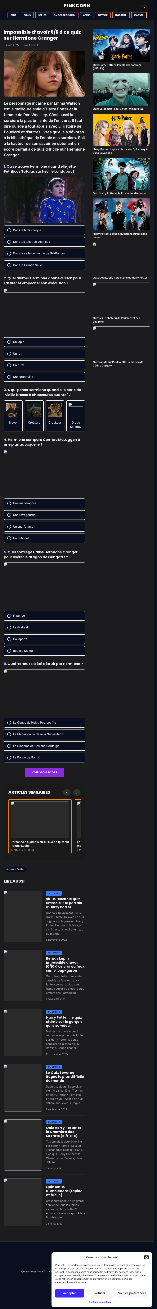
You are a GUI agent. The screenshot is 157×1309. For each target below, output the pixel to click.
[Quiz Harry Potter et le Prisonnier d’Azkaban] (121, 174)
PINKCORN (77, 5)
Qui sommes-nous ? (33, 1271)
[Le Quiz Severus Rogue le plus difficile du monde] (23, 1087)
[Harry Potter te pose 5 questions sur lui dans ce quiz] (121, 214)
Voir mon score (44, 772)
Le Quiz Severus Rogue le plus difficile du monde (65, 1076)
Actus (87, 15)
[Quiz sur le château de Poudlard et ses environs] (121, 299)
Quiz (13, 15)
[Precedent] (67, 792)
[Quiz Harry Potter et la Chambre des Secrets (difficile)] (23, 1145)
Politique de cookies (100, 1302)
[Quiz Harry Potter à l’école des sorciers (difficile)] (121, 45)
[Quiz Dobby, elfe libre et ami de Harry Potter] (121, 258)
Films (27, 15)
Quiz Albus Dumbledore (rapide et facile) (64, 1191)
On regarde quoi (64, 15)
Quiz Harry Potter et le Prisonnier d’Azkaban (120, 193)
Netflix (103, 15)
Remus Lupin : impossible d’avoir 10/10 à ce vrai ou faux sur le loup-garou (65, 964)
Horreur (121, 15)
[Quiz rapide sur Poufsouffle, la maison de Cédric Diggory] (121, 342)
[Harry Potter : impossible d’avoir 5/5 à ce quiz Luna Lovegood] (121, 130)
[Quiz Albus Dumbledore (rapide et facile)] (23, 1202)
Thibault (33, 45)
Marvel (139, 15)
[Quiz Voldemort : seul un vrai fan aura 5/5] (121, 89)
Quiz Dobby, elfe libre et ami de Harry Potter (120, 277)
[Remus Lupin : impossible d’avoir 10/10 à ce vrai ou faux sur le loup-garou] (23, 975)
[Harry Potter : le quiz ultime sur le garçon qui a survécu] (23, 1033)
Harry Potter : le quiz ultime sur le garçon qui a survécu (64, 1021)
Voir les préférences (132, 1293)
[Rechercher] (143, 6)
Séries (42, 15)
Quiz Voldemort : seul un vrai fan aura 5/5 (118, 108)
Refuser (99, 1293)
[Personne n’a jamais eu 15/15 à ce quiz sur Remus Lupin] (40, 820)
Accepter (69, 1293)
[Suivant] (77, 792)
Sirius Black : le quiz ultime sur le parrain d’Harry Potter (64, 903)
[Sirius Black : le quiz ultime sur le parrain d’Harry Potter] (23, 916)
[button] (146, 1257)
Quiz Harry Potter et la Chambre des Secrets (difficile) (63, 1131)
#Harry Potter (15, 869)
